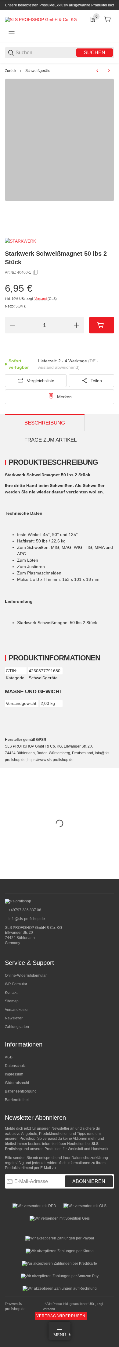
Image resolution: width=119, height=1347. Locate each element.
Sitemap (12, 1001)
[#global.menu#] (11, 33)
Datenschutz (15, 1066)
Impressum (14, 1074)
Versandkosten (17, 1010)
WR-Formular (16, 984)
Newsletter (14, 1018)
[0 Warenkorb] (107, 19)
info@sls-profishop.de (26, 919)
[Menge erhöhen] (76, 325)
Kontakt (11, 992)
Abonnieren (88, 1181)
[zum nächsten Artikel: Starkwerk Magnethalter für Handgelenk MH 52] (109, 71)
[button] (109, 876)
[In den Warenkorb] (101, 325)
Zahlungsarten (17, 1027)
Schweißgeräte (37, 71)
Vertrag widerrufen (60, 1316)
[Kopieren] (36, 272)
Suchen (94, 52)
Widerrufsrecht (17, 1083)
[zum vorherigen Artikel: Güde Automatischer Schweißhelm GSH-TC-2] (97, 71)
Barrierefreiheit (17, 1100)
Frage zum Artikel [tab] (50, 440)
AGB (9, 1057)
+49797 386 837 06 (24, 910)
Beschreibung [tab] (44, 423)
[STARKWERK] (20, 240)
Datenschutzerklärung (89, 1158)
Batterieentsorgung (21, 1091)
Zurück (10, 71)
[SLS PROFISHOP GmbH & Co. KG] (41, 19)
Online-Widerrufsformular (26, 975)
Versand (41, 298)
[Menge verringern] (12, 325)
